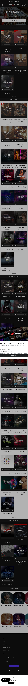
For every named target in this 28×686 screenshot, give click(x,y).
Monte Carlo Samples (7, 227)
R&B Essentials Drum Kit (7, 92)
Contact (4, 641)
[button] (2, 5)
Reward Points (6, 650)
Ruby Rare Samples (20, 227)
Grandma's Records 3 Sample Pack (7, 47)
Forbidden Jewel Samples (7, 268)
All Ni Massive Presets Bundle (7, 558)
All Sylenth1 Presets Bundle (20, 538)
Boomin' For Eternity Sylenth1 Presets (20, 562)
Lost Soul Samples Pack (7, 165)
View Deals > (14, 16)
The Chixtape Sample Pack (21, 165)
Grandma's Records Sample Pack (20, 119)
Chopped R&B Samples (20, 186)
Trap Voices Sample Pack (7, 248)
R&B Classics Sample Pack (7, 186)
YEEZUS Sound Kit (7, 430)
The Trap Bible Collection (20, 296)
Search (4, 653)
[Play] (2, 44)
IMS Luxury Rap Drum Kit (20, 389)
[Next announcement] (25, 1)
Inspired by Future (18, 605)
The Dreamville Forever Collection (20, 316)
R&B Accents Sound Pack (7, 70)
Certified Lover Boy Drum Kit (7, 471)
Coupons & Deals (6, 647)
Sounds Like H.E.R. (20, 451)
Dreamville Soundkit (20, 430)
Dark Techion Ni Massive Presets (7, 583)
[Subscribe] (21, 661)
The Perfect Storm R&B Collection (7, 316)
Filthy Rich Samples (20, 143)
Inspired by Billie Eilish (6, 627)
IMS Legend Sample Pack (20, 206)
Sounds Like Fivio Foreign (7, 513)
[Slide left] (11, 611)
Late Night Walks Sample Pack (7, 206)
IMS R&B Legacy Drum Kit (20, 492)
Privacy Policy (13, 680)
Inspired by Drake (6, 605)
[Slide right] (16, 611)
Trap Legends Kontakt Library (7, 540)
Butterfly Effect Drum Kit (7, 492)
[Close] (26, 676)
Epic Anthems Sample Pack (21, 248)
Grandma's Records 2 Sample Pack (20, 71)
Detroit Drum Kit (20, 366)
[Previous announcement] (2, 1)
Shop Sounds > (14, 20)
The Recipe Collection (7, 296)
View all (14, 96)
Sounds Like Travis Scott (20, 471)
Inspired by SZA (18, 626)
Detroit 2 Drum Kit (20, 46)
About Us (5, 644)
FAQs (4, 638)
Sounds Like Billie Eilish (7, 451)
